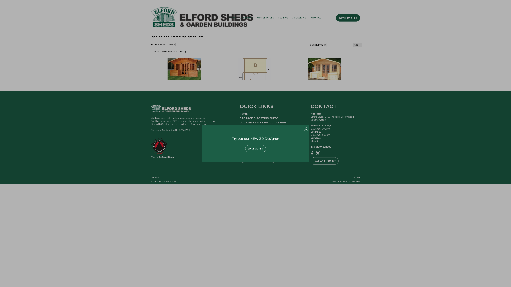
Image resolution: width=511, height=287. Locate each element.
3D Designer (255, 148)
